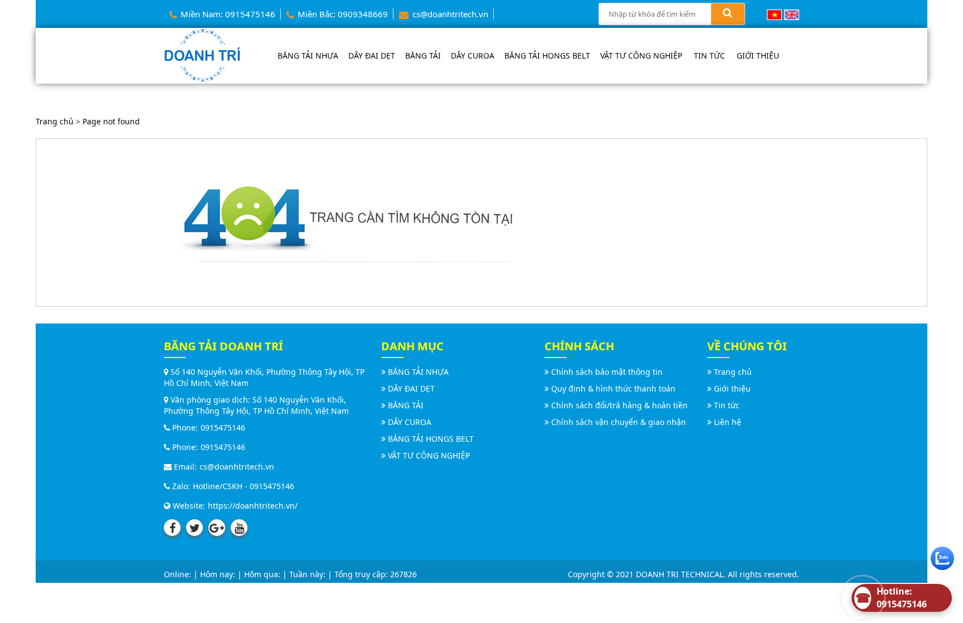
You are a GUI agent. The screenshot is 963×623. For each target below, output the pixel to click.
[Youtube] (239, 527)
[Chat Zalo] (942, 555)
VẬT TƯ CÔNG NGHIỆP (641, 55)
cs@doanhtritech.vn (449, 14)
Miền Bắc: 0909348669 (341, 14)
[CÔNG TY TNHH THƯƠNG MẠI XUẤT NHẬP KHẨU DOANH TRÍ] (202, 54)
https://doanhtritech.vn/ (253, 505)
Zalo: (180, 486)
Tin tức (709, 55)
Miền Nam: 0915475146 (226, 14)
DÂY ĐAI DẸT (371, 55)
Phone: (184, 427)
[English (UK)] (791, 13)
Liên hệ (727, 422)
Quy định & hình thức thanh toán (613, 388)
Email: (184, 466)
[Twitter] (194, 527)
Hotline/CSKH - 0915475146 (243, 486)
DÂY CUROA (472, 55)
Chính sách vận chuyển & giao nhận (618, 422)
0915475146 (223, 427)
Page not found (111, 121)
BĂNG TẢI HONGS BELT (547, 55)
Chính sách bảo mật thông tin (607, 371)
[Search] (728, 14)
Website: (188, 505)
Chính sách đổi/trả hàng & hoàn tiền (619, 405)
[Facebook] (172, 527)
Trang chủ (55, 121)
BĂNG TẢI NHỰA (308, 55)
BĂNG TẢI (423, 55)
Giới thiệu (758, 55)
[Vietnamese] (774, 13)
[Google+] (216, 527)
